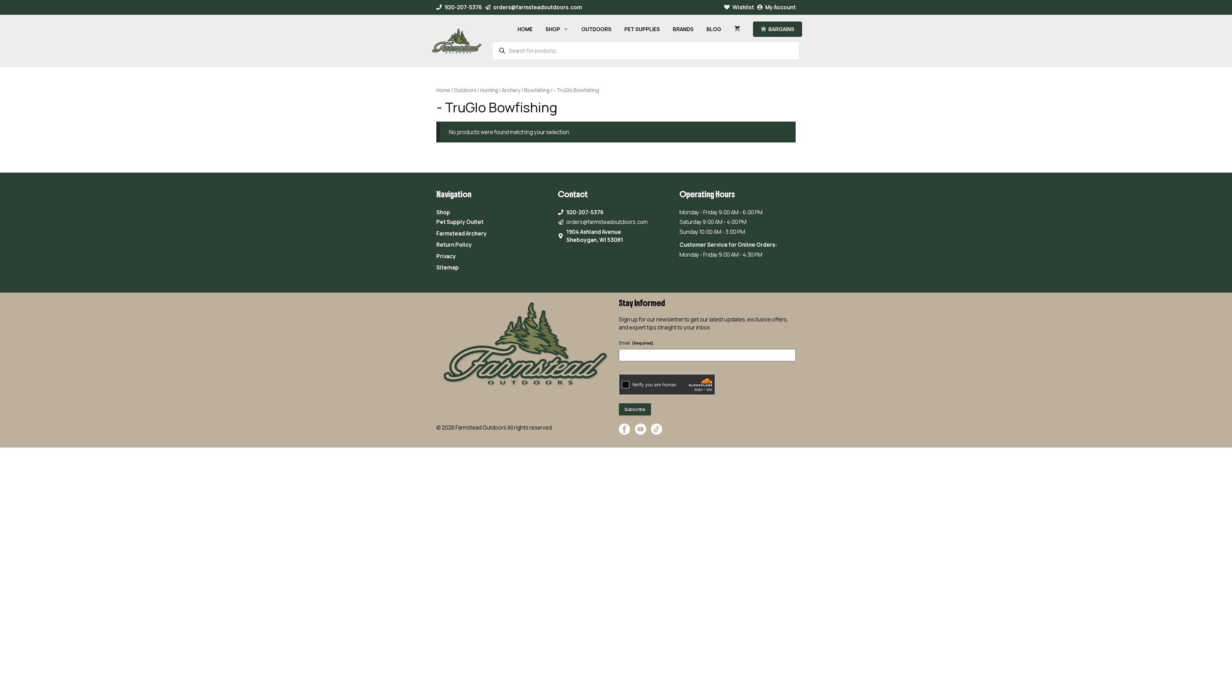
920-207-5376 (463, 7)
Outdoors (465, 90)
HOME (525, 29)
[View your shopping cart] (737, 29)
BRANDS (683, 29)
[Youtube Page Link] (640, 432)
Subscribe (635, 409)
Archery (511, 90)
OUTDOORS (596, 29)
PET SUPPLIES (642, 29)
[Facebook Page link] (624, 432)
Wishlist (743, 7)
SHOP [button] (552, 29)
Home (443, 90)
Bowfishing (537, 90)
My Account (780, 7)
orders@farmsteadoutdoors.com (537, 7)
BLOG (713, 29)
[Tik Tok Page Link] (656, 432)
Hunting (489, 90)
